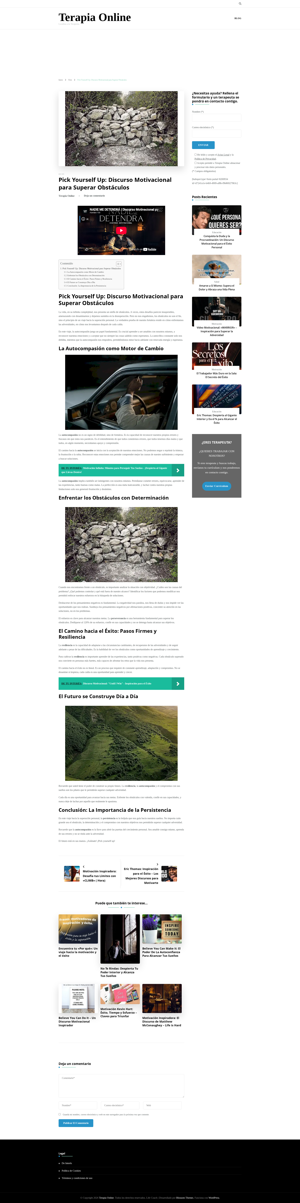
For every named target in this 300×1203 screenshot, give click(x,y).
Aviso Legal (223, 154)
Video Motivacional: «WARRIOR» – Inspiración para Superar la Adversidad (217, 331)
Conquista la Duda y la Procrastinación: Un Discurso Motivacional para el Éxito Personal (217, 241)
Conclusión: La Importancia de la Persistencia (86, 286)
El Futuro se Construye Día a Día (81, 282)
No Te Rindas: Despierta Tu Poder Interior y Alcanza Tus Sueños (119, 972)
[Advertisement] (150, 53)
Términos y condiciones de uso (77, 1178)
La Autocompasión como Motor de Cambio (85, 272)
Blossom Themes (184, 1197)
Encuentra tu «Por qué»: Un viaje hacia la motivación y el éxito (78, 952)
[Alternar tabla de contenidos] (117, 264)
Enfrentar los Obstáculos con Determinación (86, 275)
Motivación (217, 324)
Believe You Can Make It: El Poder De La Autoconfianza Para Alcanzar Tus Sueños (161, 952)
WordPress (214, 1197)
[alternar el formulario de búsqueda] (240, 3)
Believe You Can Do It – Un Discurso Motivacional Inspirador (77, 1021)
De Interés (67, 1163)
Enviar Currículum (216, 486)
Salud (216, 282)
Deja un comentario (94, 195)
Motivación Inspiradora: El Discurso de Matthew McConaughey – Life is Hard (161, 1021)
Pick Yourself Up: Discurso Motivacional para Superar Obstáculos (91, 268)
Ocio (61, 174)
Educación (216, 232)
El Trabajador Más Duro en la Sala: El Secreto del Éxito (217, 375)
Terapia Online (95, 17)
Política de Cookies (71, 1170)
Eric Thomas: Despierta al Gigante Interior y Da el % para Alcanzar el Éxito (217, 419)
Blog (238, 18)
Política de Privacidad (205, 158)
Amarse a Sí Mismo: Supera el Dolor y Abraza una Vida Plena (217, 287)
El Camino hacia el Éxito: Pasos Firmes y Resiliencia (89, 279)
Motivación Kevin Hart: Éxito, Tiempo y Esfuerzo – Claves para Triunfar (118, 1012)
